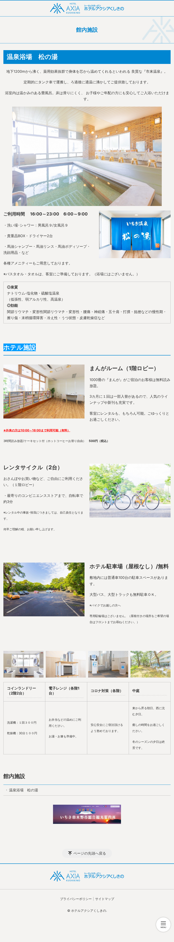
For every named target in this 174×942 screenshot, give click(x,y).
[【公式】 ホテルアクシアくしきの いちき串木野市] (87, 8)
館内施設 (14, 776)
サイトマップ (104, 899)
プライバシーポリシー (76, 899)
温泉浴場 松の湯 (23, 790)
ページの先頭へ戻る (89, 853)
